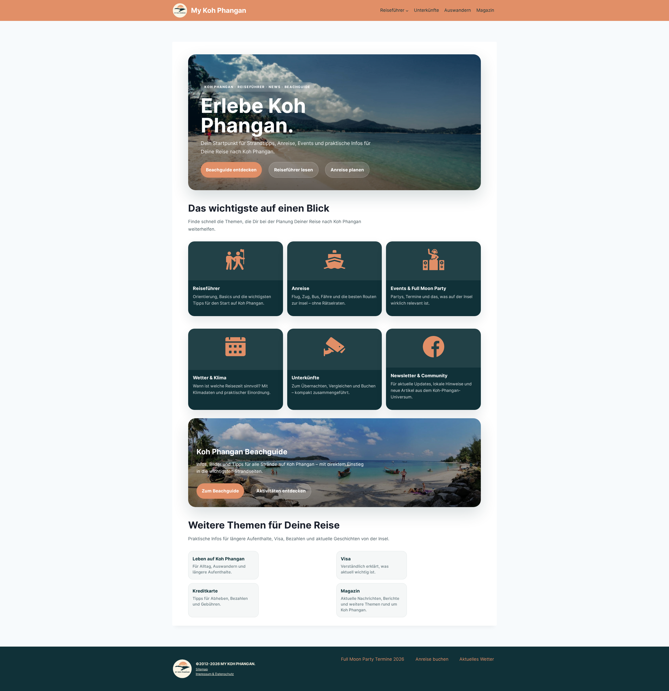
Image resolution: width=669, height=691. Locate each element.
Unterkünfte (426, 10)
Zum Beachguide (220, 490)
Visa (365, 565)
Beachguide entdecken (231, 169)
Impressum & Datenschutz (215, 674)
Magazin (485, 10)
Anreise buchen (432, 659)
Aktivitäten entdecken (281, 490)
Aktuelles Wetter (476, 659)
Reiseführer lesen (293, 169)
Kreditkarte (220, 597)
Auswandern (457, 10)
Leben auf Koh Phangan (219, 565)
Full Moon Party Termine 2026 (372, 659)
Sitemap (202, 669)
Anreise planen (347, 169)
